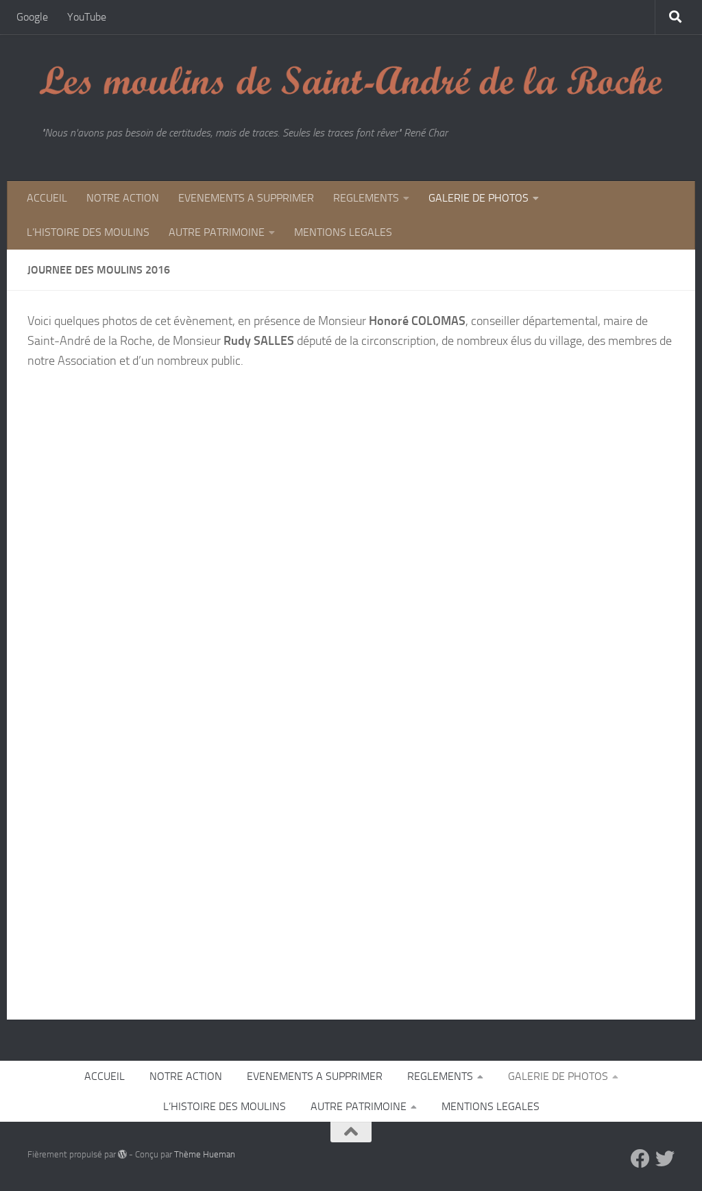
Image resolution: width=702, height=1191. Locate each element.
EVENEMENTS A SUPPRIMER (246, 197)
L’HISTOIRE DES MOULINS (88, 232)
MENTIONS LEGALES (343, 232)
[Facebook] (640, 1158)
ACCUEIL (47, 197)
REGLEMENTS (366, 197)
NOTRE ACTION (122, 197)
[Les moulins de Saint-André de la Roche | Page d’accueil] (351, 80)
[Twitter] (665, 1158)
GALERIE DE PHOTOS (478, 197)
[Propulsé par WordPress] (122, 1154)
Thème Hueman (204, 1154)
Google (32, 16)
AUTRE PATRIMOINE (217, 232)
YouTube (86, 16)
